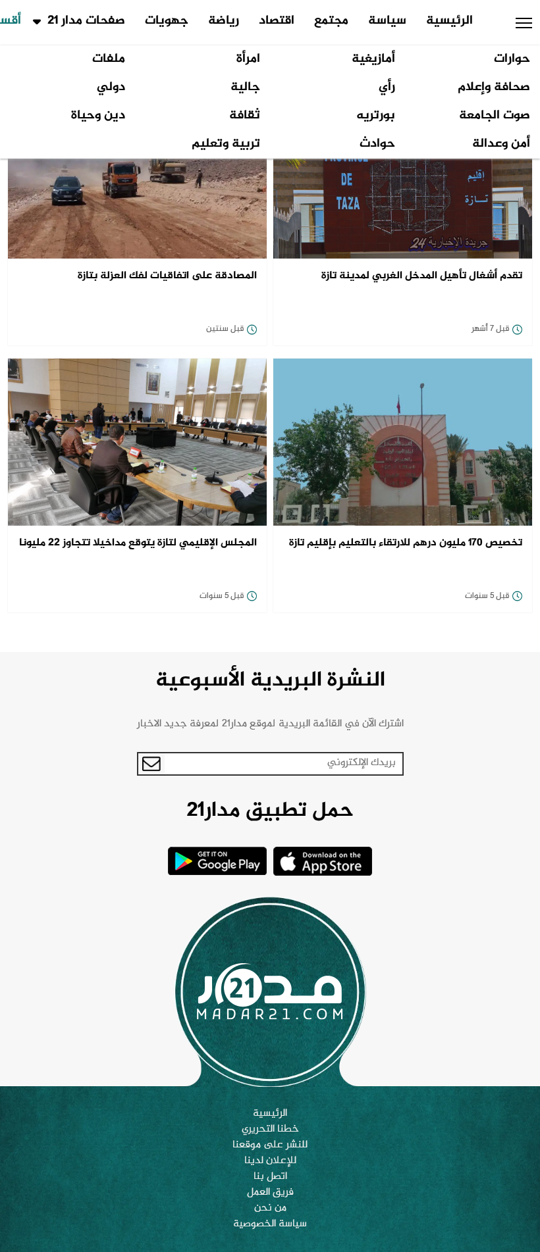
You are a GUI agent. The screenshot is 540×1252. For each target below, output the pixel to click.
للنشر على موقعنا (270, 1145)
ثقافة (244, 115)
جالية (245, 87)
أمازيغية (373, 59)
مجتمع (331, 21)
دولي (111, 87)
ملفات (108, 59)
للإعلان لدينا (270, 1161)
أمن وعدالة (501, 144)
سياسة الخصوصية (270, 1224)
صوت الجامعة (494, 115)
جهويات (166, 21)
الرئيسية (449, 21)
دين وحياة (98, 115)
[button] (524, 23)
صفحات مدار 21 (86, 21)
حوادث (377, 144)
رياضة (223, 21)
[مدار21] (270, 991)
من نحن (270, 1208)
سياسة (387, 21)
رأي (387, 87)
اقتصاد (276, 21)
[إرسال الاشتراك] (151, 764)
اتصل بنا (270, 1177)
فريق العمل (270, 1193)
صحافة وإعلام (494, 87)
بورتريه (375, 115)
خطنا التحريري (270, 1130)
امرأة (248, 59)
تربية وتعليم (226, 144)
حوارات (512, 59)
